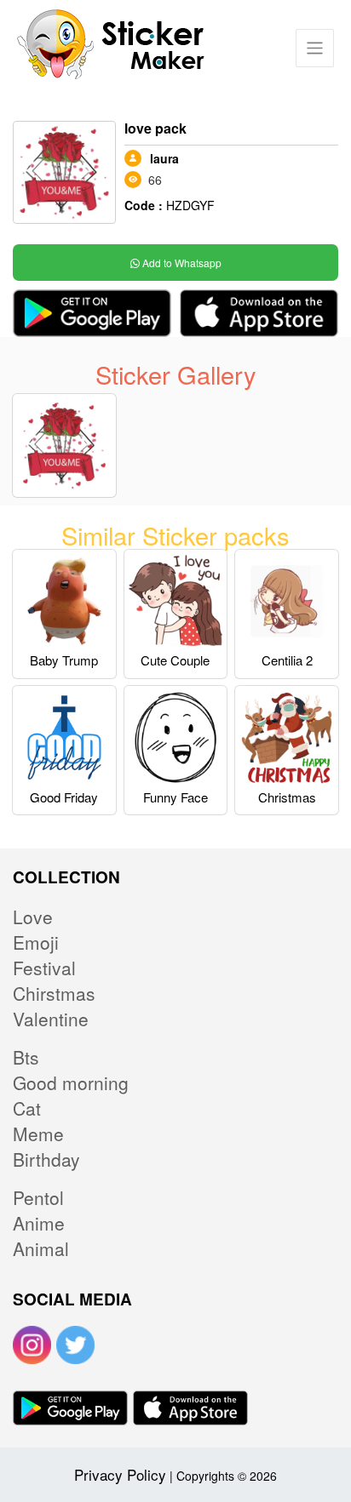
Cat (27, 1108)
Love (33, 916)
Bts (26, 1057)
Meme (38, 1133)
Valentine (51, 1018)
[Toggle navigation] (315, 48)
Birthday (46, 1159)
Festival (44, 967)
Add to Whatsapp (181, 262)
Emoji (36, 942)
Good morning (71, 1082)
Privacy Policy (120, 1474)
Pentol (38, 1197)
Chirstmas (54, 993)
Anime (39, 1223)
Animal (41, 1248)
